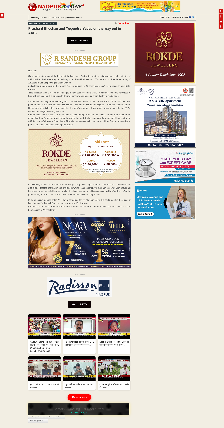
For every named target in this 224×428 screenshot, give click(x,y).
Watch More (81, 397)
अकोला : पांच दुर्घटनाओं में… (38, 421)
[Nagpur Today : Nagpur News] (56, 7)
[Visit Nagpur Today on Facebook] (190, 17)
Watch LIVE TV (79, 304)
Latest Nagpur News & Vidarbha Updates (47, 17)
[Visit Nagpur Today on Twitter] (193, 17)
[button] (44, 334)
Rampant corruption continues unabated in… (47, 417)
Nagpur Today (124, 23)
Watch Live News (79, 40)
